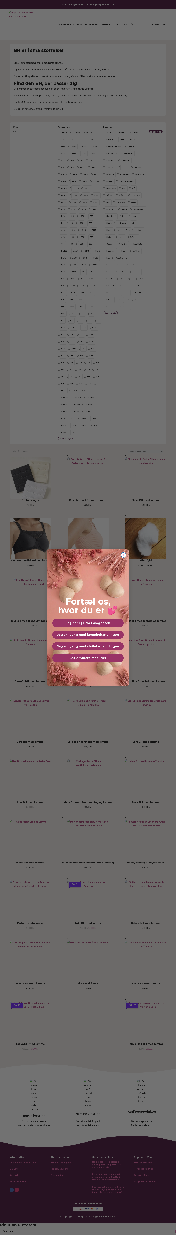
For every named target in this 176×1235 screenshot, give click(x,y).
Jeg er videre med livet (88, 658)
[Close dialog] (123, 554)
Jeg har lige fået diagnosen (88, 623)
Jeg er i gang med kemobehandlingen (88, 634)
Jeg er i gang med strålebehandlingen (88, 646)
